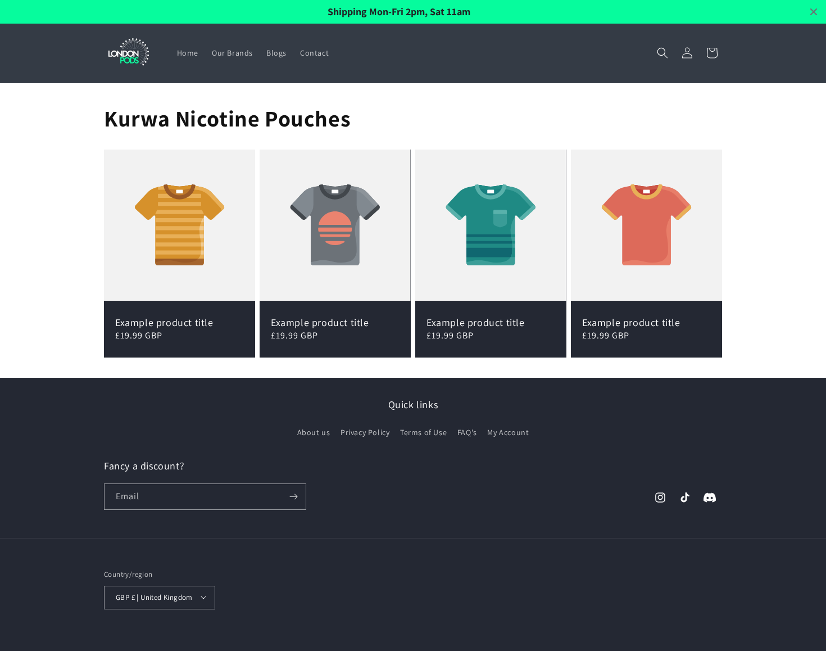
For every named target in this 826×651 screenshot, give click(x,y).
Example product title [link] (164, 322)
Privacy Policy (365, 432)
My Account (508, 432)
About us (313, 432)
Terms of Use (423, 432)
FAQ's (467, 432)
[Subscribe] (293, 496)
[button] (662, 52)
